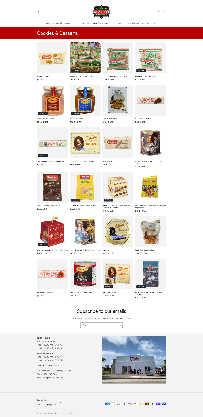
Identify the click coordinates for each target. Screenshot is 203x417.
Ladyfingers (107, 161)
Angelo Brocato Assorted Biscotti (83, 76)
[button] (39, 11)
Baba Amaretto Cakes (45, 119)
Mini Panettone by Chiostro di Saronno (52, 250)
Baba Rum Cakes (76, 119)
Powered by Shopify (68, 413)
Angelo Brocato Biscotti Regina (114, 76)
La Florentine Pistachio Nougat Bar (50, 161)
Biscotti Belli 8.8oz (109, 119)
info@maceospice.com (53, 377)
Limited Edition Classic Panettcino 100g (148, 162)
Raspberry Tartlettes (45, 292)
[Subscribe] (120, 325)
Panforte (105, 250)
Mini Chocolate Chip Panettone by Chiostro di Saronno (116, 207)
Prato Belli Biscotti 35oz (144, 250)
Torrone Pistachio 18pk (111, 292)
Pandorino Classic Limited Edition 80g (85, 250)
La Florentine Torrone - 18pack (82, 161)
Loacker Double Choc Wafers (48, 206)
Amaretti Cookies (44, 76)
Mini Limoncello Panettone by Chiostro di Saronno (150, 207)
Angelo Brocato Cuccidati (145, 76)
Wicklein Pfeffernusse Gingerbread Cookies (149, 293)
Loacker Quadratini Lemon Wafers (83, 206)
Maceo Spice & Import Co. (52, 413)
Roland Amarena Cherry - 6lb (81, 292)
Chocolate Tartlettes (143, 119)
